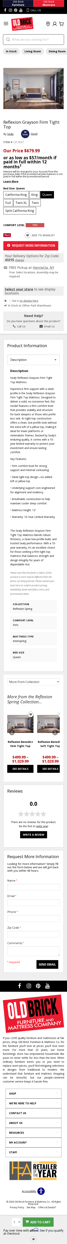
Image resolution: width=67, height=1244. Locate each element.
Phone (12, 912)
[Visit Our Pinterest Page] (38, 986)
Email (11, 896)
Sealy (10, 134)
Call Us (20, 326)
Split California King (19, 210)
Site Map (31, 1207)
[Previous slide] (12, 732)
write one (42, 826)
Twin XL (21, 202)
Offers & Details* (47, 1207)
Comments (15, 943)
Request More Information (33, 245)
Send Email (47, 964)
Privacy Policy (17, 1207)
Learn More (10, 181)
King (34, 194)
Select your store (19, 289)
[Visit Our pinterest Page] (15, 10)
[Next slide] (55, 732)
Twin (35, 202)
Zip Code (14, 927)
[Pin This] (7, 236)
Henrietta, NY (43, 267)
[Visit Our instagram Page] (10, 10)
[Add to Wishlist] (33, 1239)
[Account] (54, 24)
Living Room (33, 51)
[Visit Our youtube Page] (21, 10)
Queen (47, 194)
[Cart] (61, 24)
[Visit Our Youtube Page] (47, 986)
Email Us (49, 326)
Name (12, 880)
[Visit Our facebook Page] (5, 10)
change (19, 260)
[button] (6, 24)
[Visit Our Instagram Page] (29, 986)
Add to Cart (40, 1222)
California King (16, 194)
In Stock (11, 51)
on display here (29, 301)
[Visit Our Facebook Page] (20, 986)
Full (8, 202)
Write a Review (33, 834)
